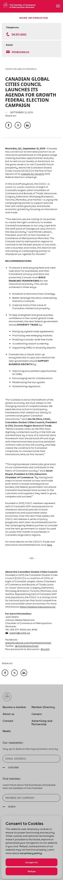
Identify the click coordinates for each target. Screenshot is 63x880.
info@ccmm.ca (20, 51)
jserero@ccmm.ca (19, 632)
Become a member (14, 707)
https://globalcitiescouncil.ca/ (37, 606)
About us (8, 714)
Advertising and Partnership (41, 722)
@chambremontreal (26, 646)
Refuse (32, 871)
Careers (36, 714)
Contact (8, 721)
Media (7, 731)
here (49, 544)
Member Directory (43, 707)
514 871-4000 (19, 34)
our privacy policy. (31, 853)
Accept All (31, 862)
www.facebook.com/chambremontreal (28, 642)
